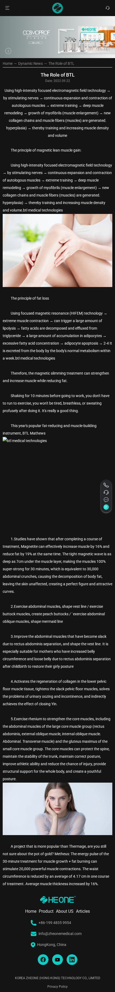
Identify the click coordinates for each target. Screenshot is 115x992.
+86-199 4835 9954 (55, 923)
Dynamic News (30, 63)
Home (8, 63)
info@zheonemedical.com (60, 934)
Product (46, 911)
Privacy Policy (57, 987)
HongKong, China (51, 945)
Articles (83, 911)
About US (65, 911)
